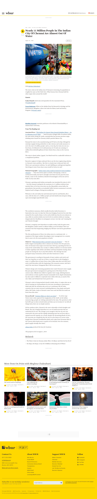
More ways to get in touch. (10, 468)
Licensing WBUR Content (34, 474)
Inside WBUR (30, 459)
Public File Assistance (55, 491)
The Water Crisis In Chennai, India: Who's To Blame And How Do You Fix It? (49, 341)
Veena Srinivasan (30, 106)
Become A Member (57, 464)
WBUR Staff (30, 470)
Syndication (24, 491)
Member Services (57, 461)
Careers (29, 468)
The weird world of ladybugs (12, 382)
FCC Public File (38, 491)
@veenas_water (36, 110)
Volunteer (54, 459)
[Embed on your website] (23, 34)
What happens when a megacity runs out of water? (47, 242)
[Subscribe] (61, 483)
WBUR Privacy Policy (16, 491)
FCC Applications (31, 491)
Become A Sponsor (57, 470)
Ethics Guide (30, 472)
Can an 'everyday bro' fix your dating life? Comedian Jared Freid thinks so (82, 384)
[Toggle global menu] (3, 13)
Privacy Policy (25, 493)
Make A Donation (56, 457)
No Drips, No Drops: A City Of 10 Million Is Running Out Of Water (46, 343)
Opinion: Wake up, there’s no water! (45, 296)
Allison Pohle (29, 327)
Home (26, 27)
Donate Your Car (56, 466)
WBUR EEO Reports (46, 491)
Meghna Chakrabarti (34, 86)
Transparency (31, 466)
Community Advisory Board (34, 464)
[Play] (5, 385)
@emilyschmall (30, 103)
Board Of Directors (32, 461)
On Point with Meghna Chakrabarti (39, 27)
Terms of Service (33, 493)
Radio (30, 27)
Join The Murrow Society (58, 468)
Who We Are (30, 457)
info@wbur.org (6, 460)
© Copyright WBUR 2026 (6, 491)
